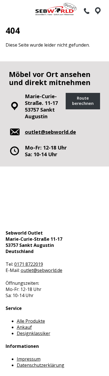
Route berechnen (83, 100)
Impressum (29, 359)
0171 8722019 (28, 264)
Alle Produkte (31, 321)
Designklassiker (33, 333)
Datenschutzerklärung (40, 365)
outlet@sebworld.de (41, 270)
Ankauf (24, 327)
